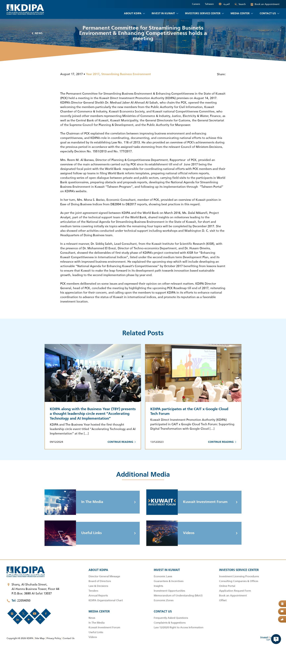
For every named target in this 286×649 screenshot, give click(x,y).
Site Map (40, 638)
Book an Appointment (265, 4)
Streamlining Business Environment (126, 74)
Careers (196, 4)
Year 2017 (92, 74)
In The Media (92, 502)
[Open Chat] (276, 639)
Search (242, 4)
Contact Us (68, 638)
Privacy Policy (54, 638)
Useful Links (91, 533)
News (39, 33)
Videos (188, 533)
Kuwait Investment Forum (205, 502)
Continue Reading (120, 442)
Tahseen (209, 4)
